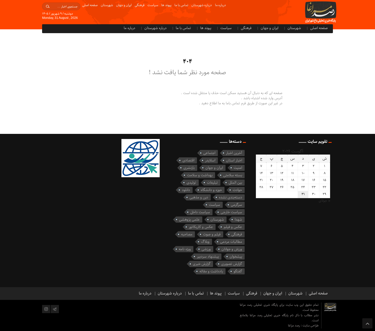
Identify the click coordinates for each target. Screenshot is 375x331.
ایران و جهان (124, 5)
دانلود (186, 190)
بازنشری (189, 168)
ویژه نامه (185, 249)
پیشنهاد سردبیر (208, 256)
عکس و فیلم (233, 227)
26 (282, 187)
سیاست (152, 5)
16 (313, 180)
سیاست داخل (200, 212)
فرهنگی (139, 5)
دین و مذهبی (199, 197)
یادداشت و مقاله (211, 271)
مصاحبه (186, 234)
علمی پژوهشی (189, 220)
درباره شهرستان (201, 5)
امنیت (238, 168)
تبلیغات (212, 183)
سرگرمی (236, 205)
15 (324, 180)
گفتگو (238, 271)
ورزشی (206, 249)
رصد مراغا (294, 325)
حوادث (237, 190)
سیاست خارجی (231, 212)
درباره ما (220, 5)
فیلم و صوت (212, 234)
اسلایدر (210, 160)
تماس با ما (181, 5)
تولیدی (191, 183)
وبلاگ (205, 242)
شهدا (238, 220)
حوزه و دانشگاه (211, 190)
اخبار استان (234, 160)
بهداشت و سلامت (199, 175)
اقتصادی (188, 160)
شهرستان (107, 5)
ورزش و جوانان (231, 249)
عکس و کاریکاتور (201, 227)
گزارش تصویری (231, 264)
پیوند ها (166, 5)
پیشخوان (236, 256)
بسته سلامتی (232, 175)
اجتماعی (209, 153)
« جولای (324, 201)
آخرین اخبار (234, 153)
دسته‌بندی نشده (230, 197)
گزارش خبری (201, 264)
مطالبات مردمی (231, 242)
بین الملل (235, 183)
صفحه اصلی (90, 5)
